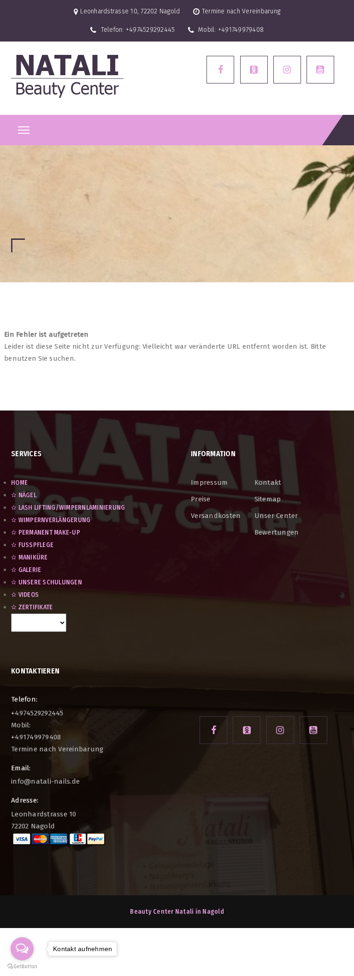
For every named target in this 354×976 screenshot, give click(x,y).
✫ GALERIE (26, 570)
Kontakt (268, 482)
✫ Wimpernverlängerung (50, 520)
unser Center (276, 516)
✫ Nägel (23, 495)
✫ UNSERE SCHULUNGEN (46, 582)
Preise (201, 499)
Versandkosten (216, 516)
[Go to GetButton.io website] (22, 967)
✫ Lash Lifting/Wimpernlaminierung (68, 508)
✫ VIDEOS (25, 595)
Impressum (209, 482)
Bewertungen (276, 532)
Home (19, 483)
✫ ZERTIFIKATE (32, 607)
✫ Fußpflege (32, 545)
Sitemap (267, 499)
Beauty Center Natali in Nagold (177, 912)
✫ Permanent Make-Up (45, 532)
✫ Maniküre (29, 557)
